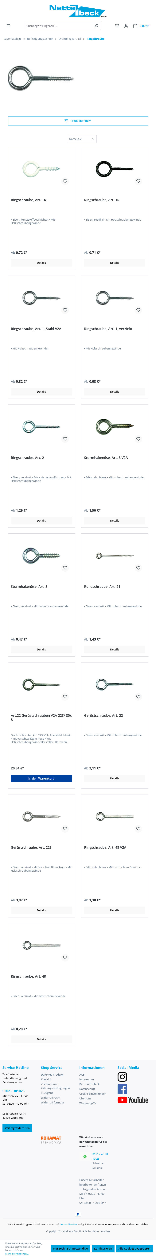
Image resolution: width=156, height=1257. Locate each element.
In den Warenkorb (41, 778)
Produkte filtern (81, 121)
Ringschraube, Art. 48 (28, 976)
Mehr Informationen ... (17, 1253)
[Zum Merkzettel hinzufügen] (65, 181)
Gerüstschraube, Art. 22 (103, 715)
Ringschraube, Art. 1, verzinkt (108, 329)
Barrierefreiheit (89, 1084)
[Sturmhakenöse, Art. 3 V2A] (114, 427)
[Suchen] (96, 26)
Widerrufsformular (53, 1102)
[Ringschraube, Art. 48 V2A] (114, 817)
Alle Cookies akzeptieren (134, 1248)
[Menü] (8, 26)
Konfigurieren (103, 1248)
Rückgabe (47, 1093)
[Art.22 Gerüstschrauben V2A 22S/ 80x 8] (41, 685)
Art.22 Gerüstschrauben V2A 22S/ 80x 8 (41, 717)
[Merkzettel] (117, 26)
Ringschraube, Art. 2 (27, 457)
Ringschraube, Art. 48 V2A (105, 847)
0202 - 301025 (13, 1091)
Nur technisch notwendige (70, 1248)
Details (41, 263)
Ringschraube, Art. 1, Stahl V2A (36, 329)
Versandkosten (68, 1224)
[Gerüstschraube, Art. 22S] (41, 817)
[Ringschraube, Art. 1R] (114, 169)
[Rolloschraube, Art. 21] (114, 556)
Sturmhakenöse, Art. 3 (29, 586)
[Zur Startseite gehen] (78, 11)
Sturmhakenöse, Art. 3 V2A (106, 457)
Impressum (86, 1079)
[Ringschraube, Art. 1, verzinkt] (114, 298)
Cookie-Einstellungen (92, 1093)
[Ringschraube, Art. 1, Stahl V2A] (41, 298)
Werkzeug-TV (87, 1103)
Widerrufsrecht (50, 1097)
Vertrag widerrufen (17, 1128)
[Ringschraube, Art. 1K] (41, 169)
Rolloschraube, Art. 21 (102, 586)
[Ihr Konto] (126, 26)
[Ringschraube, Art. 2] (41, 427)
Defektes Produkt (52, 1074)
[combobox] (58, 26)
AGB (82, 1074)
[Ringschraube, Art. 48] (41, 945)
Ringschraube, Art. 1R (101, 200)
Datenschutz (87, 1089)
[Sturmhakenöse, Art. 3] (41, 556)
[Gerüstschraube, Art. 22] (114, 685)
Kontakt (46, 1079)
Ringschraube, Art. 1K (28, 200)
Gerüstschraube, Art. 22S (31, 847)
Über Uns (85, 1098)
